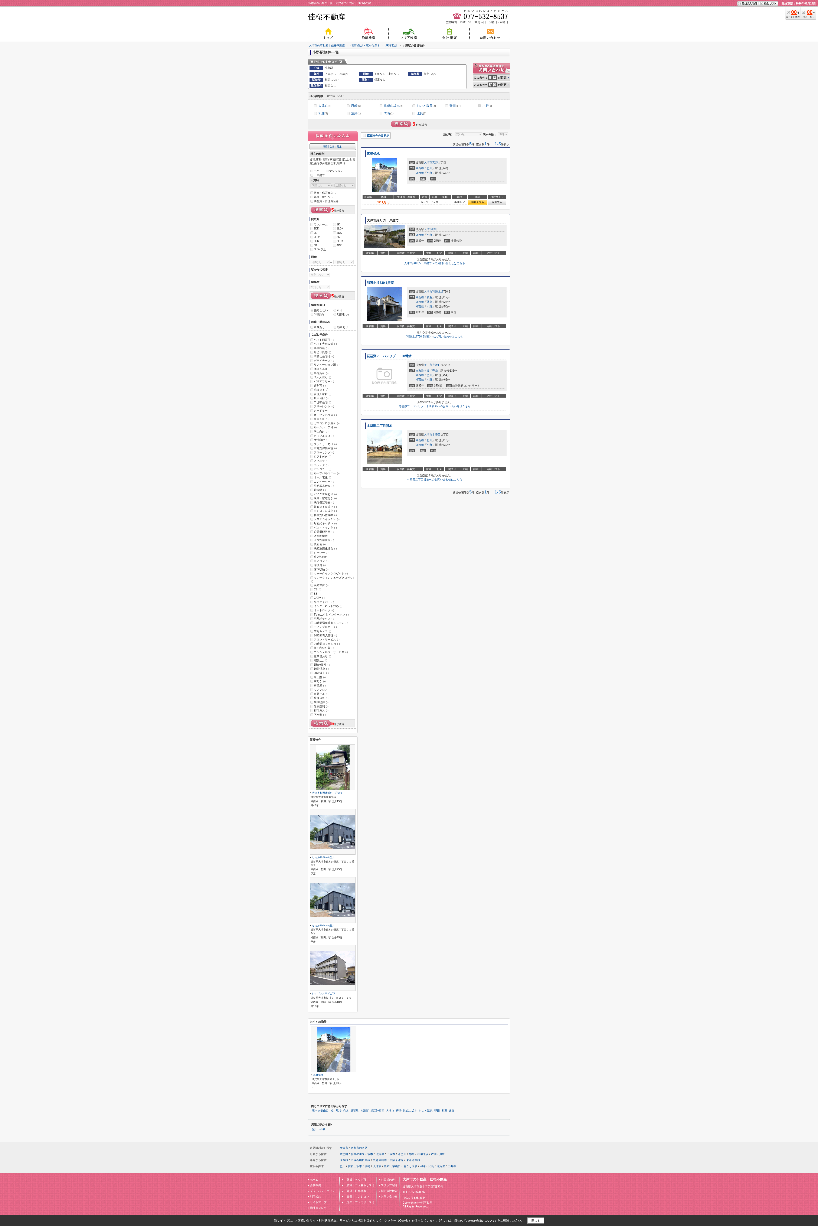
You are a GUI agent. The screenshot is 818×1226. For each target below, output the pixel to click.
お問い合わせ (389, 1196)
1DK (316, 228)
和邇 (323, 113)
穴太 (346, 1110)
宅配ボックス (324, 618)
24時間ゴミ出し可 (327, 643)
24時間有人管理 (325, 635)
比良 (421, 113)
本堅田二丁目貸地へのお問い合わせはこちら (434, 479)
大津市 (428, 162)
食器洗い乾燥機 (325, 515)
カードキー (322, 410)
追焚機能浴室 (324, 531)
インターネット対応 (328, 606)
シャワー (321, 552)
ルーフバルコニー (327, 473)
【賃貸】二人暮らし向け (359, 1185)
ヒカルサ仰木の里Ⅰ (323, 857)
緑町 (435, 229)
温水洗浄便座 (324, 540)
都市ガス (321, 710)
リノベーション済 (327, 364)
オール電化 (322, 477)
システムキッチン (327, 519)
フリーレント (324, 406)
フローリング (324, 452)
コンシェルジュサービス (331, 652)
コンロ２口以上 (325, 510)
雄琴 (412, 1154)
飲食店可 (321, 698)
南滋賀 (364, 1110)
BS (317, 593)
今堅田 (402, 1154)
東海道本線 (422, 370)
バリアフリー (324, 381)
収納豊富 (321, 585)
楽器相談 (321, 348)
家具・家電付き (325, 498)
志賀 (388, 113)
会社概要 (315, 1185)
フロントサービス (327, 639)
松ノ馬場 (335, 1110)
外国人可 (321, 419)
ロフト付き (322, 456)
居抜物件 (321, 702)
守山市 (428, 364)
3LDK (340, 241)
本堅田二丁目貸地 (379, 425)
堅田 (455, 105)
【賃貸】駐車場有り (356, 1191)
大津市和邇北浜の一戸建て (327, 792)
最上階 (320, 677)
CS (317, 589)
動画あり (342, 327)
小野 (487, 105)
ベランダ (321, 465)
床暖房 (320, 565)
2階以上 (320, 660)
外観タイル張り (325, 506)
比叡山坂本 (393, 105)
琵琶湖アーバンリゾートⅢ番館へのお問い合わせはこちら (435, 406)
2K (315, 232)
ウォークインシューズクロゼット (333, 579)
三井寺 (452, 1166)
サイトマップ (318, 1202)
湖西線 (420, 168)
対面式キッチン (325, 523)
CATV (319, 597)
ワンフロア (322, 689)
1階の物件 (322, 664)
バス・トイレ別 (325, 527)
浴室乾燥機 (322, 536)
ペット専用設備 (325, 343)
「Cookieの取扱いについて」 (480, 1220)
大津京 (324, 105)
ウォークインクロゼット (331, 573)
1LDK (340, 228)
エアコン (321, 561)
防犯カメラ (322, 631)
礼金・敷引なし (323, 197)
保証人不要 (322, 369)
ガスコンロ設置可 (327, 423)
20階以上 (321, 673)
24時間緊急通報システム (331, 623)
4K (315, 245)
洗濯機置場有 (324, 502)
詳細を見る (477, 201)
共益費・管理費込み (326, 201)
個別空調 (321, 706)
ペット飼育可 (324, 339)
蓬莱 (356, 113)
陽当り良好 (322, 352)
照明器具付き (324, 486)
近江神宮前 (377, 1110)
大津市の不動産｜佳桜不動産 (425, 1179)
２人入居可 (322, 377)
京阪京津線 (396, 1160)
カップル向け (324, 435)
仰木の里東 (358, 1154)
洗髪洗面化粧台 (325, 548)
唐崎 (356, 105)
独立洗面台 (322, 556)
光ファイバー (324, 602)
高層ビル (321, 693)
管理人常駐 (322, 394)
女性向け (321, 439)
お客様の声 (388, 1179)
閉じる (535, 1220)
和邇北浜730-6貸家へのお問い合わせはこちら (434, 336)
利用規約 (315, 1196)
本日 (339, 310)
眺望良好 (321, 398)
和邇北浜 (437, 291)
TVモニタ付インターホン (331, 614)
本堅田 (436, 434)
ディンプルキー (325, 627)
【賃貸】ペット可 (355, 1179)
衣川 (434, 1154)
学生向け (321, 431)
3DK (316, 241)
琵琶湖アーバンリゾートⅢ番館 (389, 356)
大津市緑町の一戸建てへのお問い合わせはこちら (434, 263)
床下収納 (321, 569)
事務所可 (321, 373)
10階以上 (321, 668)
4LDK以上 (320, 249)
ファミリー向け (325, 444)
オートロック (324, 610)
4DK (339, 245)
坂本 (370, 1154)
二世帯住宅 (322, 402)
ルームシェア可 (325, 427)
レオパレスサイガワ (323, 993)
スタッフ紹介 (389, 1185)
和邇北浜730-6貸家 (380, 282)
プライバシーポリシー (324, 1191)
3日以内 (319, 314)
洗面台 (320, 544)
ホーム (314, 1179)
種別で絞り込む (333, 146)
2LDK (317, 237)
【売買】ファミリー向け (359, 1202)
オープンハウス (325, 415)
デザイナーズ (324, 360)
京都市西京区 (359, 1148)
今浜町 (436, 364)
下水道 (320, 714)
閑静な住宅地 (324, 356)
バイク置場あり (325, 494)
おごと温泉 (426, 105)
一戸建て (319, 175)
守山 (435, 370)
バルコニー (322, 469)
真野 (435, 162)
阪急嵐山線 (380, 1160)
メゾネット (322, 460)
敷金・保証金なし (325, 192)
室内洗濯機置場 (325, 448)
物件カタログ (318, 1207)
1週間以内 (343, 314)
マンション (336, 171)
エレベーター (324, 481)
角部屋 (320, 685)
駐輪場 (320, 490)
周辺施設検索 (389, 1191)
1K (338, 224)
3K (338, 237)
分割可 (320, 385)
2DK (339, 232)
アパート (319, 171)
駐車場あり (322, 656)
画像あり (319, 327)
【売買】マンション (356, 1196)
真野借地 (373, 153)
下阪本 (391, 1154)
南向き (320, 681)
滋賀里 (354, 1110)
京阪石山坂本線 (360, 1160)
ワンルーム (321, 224)
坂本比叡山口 (320, 1110)
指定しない (321, 310)
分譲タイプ (322, 389)
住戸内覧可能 (324, 647)
